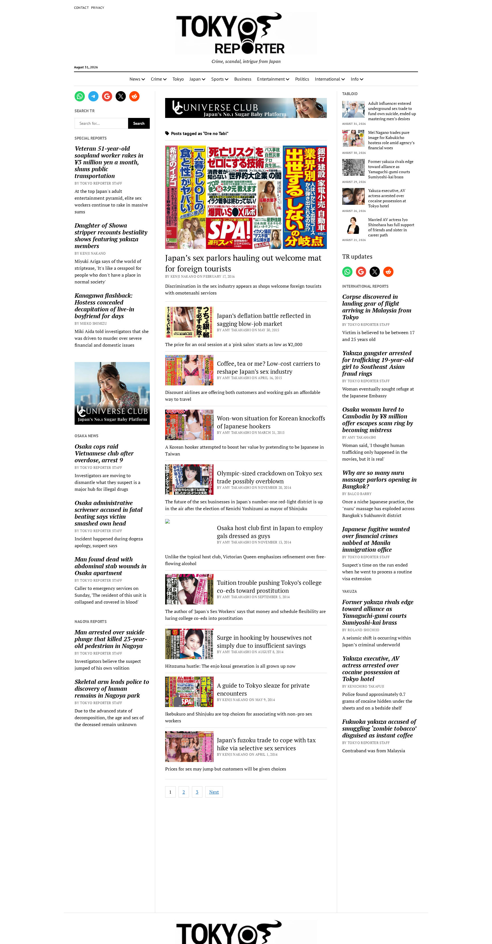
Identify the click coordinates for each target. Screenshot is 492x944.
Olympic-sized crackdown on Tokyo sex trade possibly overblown (269, 477)
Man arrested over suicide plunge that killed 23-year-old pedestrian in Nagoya (111, 639)
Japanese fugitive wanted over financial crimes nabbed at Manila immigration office (376, 539)
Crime (156, 79)
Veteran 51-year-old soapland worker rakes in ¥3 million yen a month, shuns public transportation (109, 162)
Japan (195, 79)
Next (214, 792)
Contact (81, 7)
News (135, 79)
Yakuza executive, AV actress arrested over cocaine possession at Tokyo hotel (387, 198)
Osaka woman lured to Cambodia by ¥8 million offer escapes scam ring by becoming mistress (377, 419)
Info (355, 79)
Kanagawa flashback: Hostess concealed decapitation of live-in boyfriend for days (104, 305)
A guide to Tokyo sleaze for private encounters (263, 689)
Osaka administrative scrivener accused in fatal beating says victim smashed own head (108, 513)
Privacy (97, 7)
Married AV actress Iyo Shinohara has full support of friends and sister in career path (391, 227)
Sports (217, 79)
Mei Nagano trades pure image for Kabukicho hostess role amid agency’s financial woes (391, 140)
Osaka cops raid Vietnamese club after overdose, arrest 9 (104, 453)
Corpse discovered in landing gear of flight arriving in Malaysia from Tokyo (376, 306)
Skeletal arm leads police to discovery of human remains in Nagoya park (112, 688)
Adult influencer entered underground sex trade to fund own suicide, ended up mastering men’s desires (392, 111)
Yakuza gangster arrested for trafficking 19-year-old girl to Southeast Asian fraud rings (377, 363)
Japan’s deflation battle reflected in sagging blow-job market (264, 320)
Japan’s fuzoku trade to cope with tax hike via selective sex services (266, 744)
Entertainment (271, 79)
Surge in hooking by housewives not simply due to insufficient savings (264, 641)
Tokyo (178, 79)
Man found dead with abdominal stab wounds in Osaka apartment (110, 566)
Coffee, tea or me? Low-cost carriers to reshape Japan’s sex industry (268, 367)
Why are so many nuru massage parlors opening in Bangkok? (379, 479)
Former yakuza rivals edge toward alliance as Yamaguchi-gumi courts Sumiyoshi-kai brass (390, 169)
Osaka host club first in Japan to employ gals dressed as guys (270, 532)
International (327, 79)
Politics (302, 79)
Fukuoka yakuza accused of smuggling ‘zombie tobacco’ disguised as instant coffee (379, 728)
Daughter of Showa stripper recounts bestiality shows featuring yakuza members (111, 235)
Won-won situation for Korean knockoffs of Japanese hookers (271, 422)
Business (242, 79)
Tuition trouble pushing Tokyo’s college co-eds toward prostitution (269, 586)
